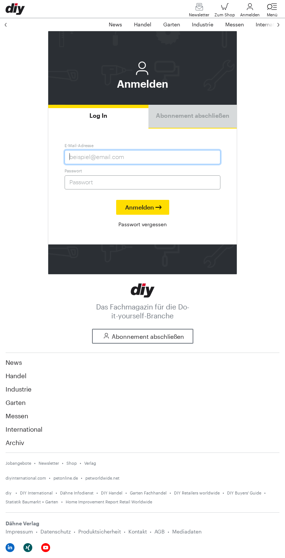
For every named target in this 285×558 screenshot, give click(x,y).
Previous (13, 24)
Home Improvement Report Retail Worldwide (109, 501)
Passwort (73, 170)
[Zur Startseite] (143, 289)
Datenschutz (55, 531)
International (24, 429)
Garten (16, 402)
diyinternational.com (26, 478)
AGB (159, 531)
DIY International (36, 492)
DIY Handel (111, 492)
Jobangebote (18, 463)
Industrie (19, 389)
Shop (71, 463)
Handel (16, 375)
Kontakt (137, 531)
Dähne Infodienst (77, 492)
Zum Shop (224, 14)
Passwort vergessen (142, 224)
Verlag (90, 463)
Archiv (15, 442)
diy (9, 492)
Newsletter (199, 14)
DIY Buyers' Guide (244, 492)
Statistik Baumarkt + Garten (32, 501)
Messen (17, 415)
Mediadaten (187, 531)
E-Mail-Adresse (79, 145)
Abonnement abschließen (192, 115)
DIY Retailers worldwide (197, 492)
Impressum (19, 531)
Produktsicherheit (99, 531)
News (14, 362)
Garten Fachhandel (148, 492)
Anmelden (250, 14)
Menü (272, 14)
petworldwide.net (102, 478)
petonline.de (65, 478)
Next (271, 24)
